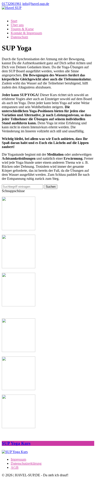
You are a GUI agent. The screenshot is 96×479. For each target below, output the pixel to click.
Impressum (18, 459)
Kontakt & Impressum (26, 33)
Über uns (17, 25)
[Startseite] (11, 8)
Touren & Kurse (22, 29)
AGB (15, 467)
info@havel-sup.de (35, 4)
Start (14, 21)
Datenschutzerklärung (26, 463)
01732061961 (11, 4)
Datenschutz (19, 37)
